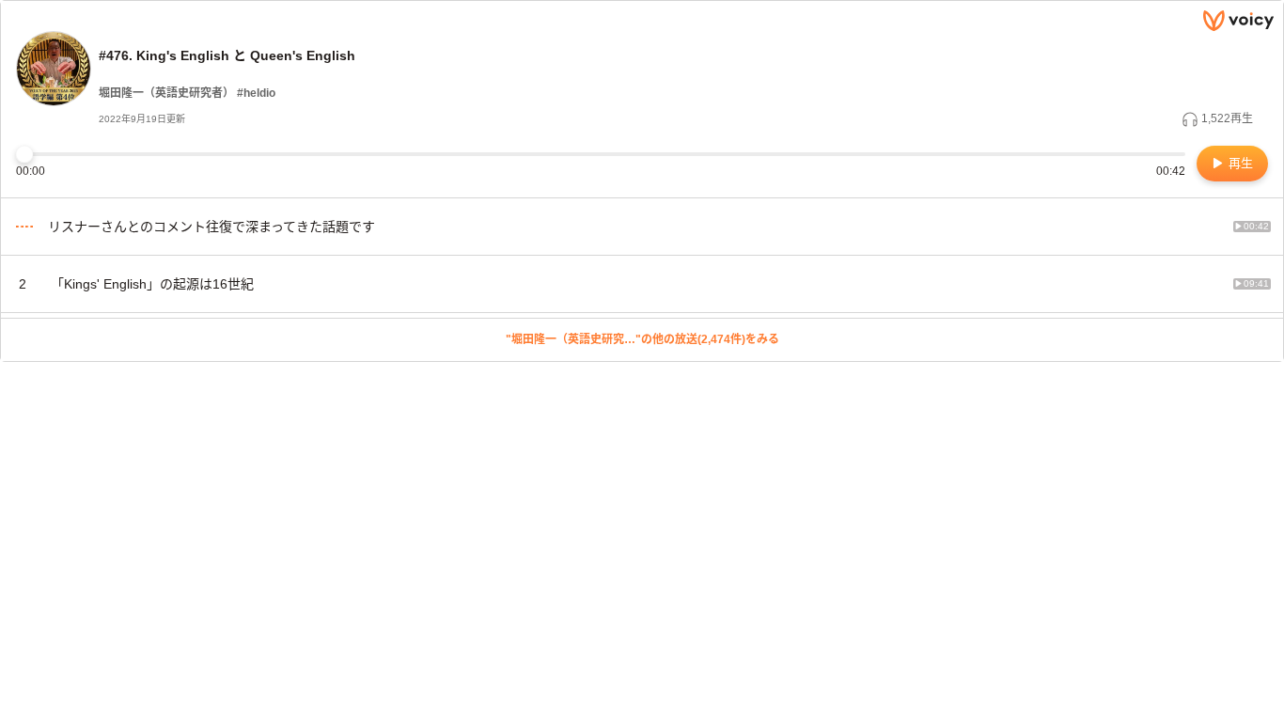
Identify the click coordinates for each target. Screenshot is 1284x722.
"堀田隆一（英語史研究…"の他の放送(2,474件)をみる (642, 339)
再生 (1239, 163)
